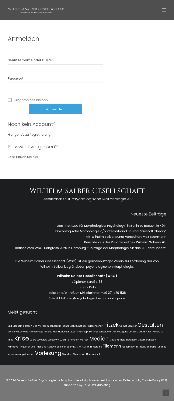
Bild (10, 326)
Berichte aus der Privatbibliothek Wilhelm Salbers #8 (125, 242)
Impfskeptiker (85, 331)
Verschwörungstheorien (21, 354)
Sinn (78, 346)
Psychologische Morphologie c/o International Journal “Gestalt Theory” (110, 231)
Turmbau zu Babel (146, 346)
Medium (114, 339)
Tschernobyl (128, 346)
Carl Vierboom (41, 326)
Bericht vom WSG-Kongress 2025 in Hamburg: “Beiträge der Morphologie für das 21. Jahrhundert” (90, 248)
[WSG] (36, 10)
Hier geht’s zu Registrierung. (29, 134)
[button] (164, 10)
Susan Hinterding (92, 346)
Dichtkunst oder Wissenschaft (86, 326)
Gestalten (150, 325)
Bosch (28, 326)
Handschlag (36, 331)
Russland (41, 346)
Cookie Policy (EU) (155, 380)
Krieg (10, 339)
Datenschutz (131, 380)
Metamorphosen (147, 339)
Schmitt (71, 346)
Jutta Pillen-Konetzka (151, 331)
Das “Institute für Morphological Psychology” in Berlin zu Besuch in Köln (111, 225)
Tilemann (112, 346)
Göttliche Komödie (18, 331)
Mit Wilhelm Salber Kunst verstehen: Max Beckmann (126, 236)
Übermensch (93, 354)
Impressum (114, 380)
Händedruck (50, 331)
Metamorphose (128, 339)
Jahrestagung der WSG (125, 331)
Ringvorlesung (27, 346)
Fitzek (111, 325)
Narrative (13, 346)
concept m (56, 326)
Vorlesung (48, 353)
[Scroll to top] (166, 392)
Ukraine (161, 346)
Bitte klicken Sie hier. (23, 157)
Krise (21, 338)
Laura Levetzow (38, 339)
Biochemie (18, 326)
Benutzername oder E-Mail (30, 60)
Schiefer (61, 346)
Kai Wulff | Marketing (96, 385)
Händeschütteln (67, 331)
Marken (84, 339)
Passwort (16, 78)
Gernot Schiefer (128, 326)
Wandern (67, 354)
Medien (99, 338)
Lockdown (53, 339)
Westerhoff (79, 354)
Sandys (51, 346)
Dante (65, 326)
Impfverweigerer (102, 331)
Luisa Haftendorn (69, 339)
